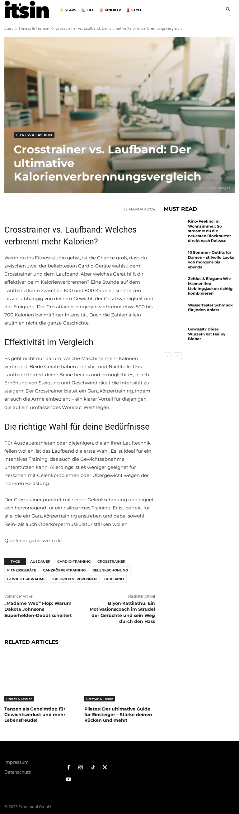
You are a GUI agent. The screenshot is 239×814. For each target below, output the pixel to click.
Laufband (114, 579)
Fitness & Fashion (34, 28)
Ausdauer (40, 561)
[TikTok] (92, 767)
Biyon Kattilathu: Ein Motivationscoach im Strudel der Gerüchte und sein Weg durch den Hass (122, 612)
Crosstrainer (111, 561)
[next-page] (177, 356)
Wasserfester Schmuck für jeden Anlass (210, 307)
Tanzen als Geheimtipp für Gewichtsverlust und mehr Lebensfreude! (34, 714)
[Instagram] (80, 767)
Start (8, 28)
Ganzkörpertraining (64, 570)
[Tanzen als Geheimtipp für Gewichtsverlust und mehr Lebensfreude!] (39, 676)
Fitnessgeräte (21, 570)
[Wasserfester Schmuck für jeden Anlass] (174, 312)
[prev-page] (167, 356)
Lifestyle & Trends (99, 698)
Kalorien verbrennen (74, 579)
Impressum (16, 762)
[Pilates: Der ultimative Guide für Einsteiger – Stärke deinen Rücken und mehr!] (119, 676)
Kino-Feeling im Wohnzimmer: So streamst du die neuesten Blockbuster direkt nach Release (209, 231)
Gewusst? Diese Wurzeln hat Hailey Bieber (206, 334)
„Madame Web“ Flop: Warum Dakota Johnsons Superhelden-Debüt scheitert (38, 609)
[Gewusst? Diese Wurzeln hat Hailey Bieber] (174, 336)
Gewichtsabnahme (26, 579)
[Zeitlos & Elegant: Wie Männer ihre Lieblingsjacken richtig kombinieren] (174, 286)
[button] (228, 9)
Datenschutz (17, 772)
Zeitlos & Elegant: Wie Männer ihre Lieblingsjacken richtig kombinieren (210, 286)
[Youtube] (68, 779)
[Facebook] (68, 767)
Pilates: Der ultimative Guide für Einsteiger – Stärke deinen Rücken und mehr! (118, 714)
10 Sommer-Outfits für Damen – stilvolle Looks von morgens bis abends (211, 259)
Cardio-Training (74, 561)
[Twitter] (104, 767)
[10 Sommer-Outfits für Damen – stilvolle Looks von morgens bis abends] (174, 259)
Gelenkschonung (110, 570)
